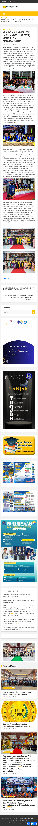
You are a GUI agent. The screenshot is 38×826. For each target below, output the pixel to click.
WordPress (25, 823)
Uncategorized (8, 29)
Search (33, 312)
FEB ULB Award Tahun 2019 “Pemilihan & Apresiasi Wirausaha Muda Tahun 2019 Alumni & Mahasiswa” (18, 297)
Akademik (6, 688)
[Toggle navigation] (3, 13)
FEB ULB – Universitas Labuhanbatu (23, 818)
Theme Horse (21, 820)
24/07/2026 (6, 773)
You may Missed (10, 666)
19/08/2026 (6, 696)
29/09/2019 (6, 44)
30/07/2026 (6, 728)
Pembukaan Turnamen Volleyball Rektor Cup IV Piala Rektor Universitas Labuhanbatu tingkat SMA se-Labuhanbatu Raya (18, 621)
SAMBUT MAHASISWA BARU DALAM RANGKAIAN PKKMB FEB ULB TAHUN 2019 (20, 289)
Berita (13, 688)
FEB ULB (13, 44)
